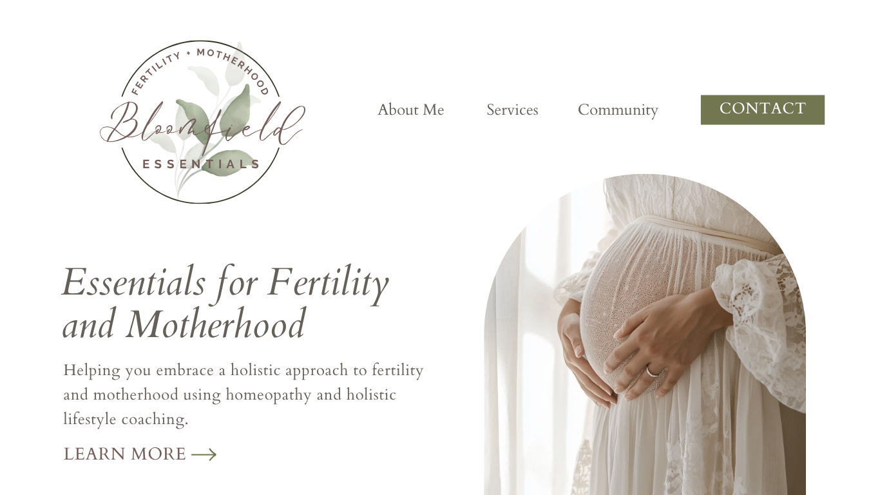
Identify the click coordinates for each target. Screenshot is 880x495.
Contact (763, 108)
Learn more (125, 454)
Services (512, 110)
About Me (411, 110)
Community (618, 110)
